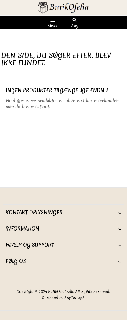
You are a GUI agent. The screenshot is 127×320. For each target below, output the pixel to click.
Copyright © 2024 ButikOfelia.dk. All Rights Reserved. (63, 291)
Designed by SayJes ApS (63, 297)
